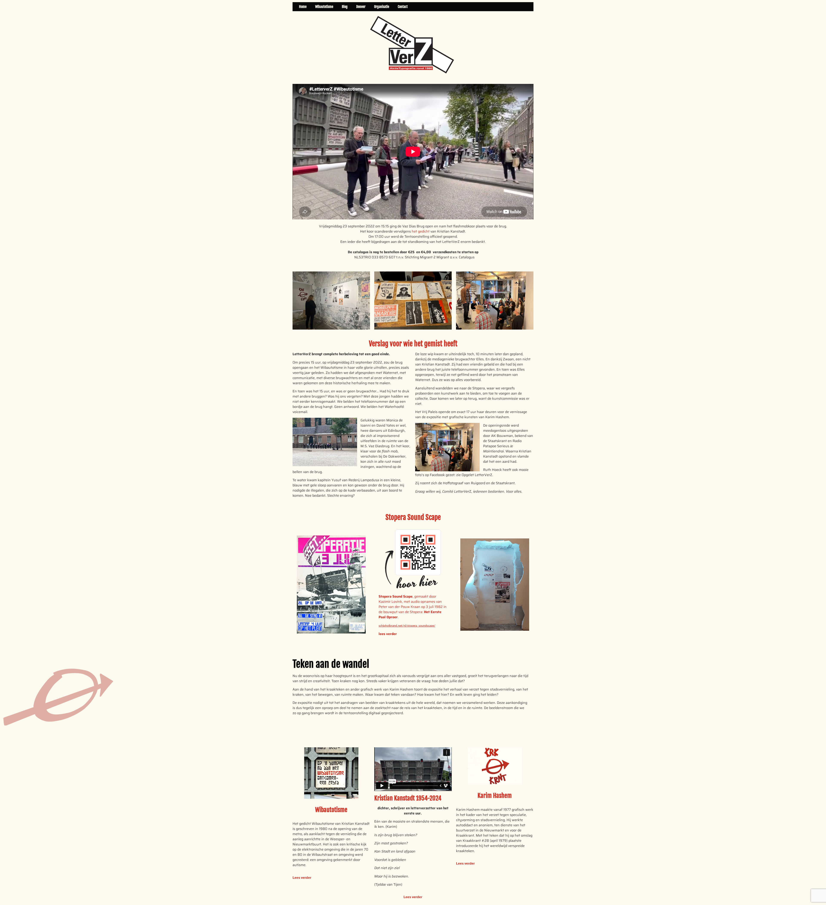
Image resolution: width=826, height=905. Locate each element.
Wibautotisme (324, 7)
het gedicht (421, 231)
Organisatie (381, 7)
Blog (345, 7)
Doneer (360, 7)
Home (303, 7)
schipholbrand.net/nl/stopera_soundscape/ (407, 625)
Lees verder (302, 878)
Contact (403, 7)
